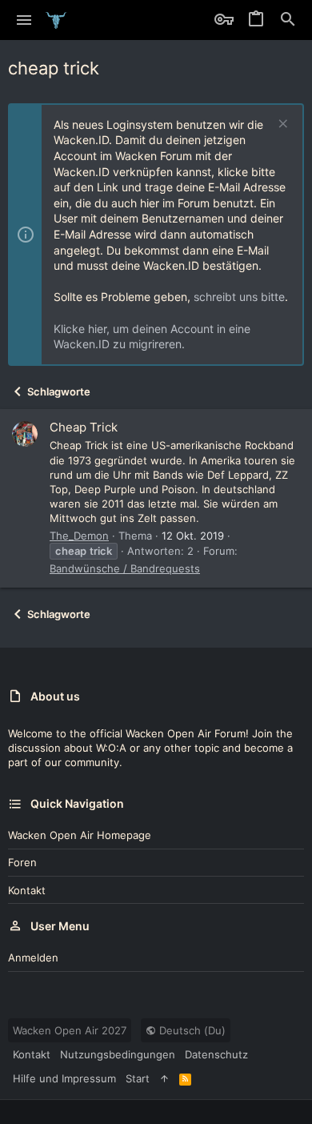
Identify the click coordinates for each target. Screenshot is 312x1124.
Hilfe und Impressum (64, 1078)
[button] (24, 20)
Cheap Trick (84, 427)
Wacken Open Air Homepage (79, 835)
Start (138, 1078)
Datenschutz (216, 1054)
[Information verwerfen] (281, 125)
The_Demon (79, 535)
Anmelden (33, 957)
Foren (22, 862)
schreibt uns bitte (239, 296)
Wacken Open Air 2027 (69, 1030)
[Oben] (164, 1078)
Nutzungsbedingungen (117, 1054)
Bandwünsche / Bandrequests (125, 568)
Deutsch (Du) (191, 1030)
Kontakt (27, 890)
